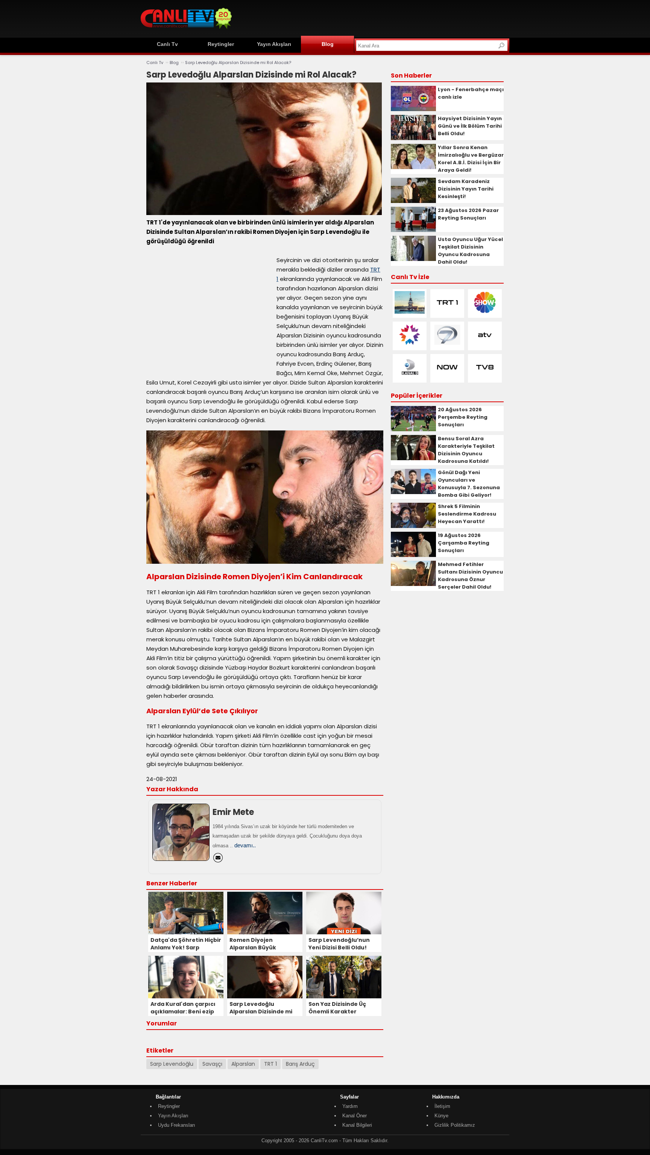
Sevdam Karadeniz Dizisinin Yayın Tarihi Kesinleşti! (466, 189)
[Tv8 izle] (485, 376)
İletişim (442, 1106)
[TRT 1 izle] (447, 312)
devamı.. (245, 845)
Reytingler (221, 44)
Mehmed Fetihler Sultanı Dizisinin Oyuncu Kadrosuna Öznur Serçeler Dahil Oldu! (470, 575)
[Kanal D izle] (410, 376)
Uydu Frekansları (176, 1125)
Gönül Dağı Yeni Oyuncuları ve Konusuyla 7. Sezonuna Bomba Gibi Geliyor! (469, 484)
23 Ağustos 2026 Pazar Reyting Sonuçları (468, 214)
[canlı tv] (186, 30)
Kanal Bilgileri (357, 1125)
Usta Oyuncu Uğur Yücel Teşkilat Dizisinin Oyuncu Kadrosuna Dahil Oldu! (470, 250)
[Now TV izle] (447, 376)
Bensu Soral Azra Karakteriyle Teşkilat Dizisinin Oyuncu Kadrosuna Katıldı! (466, 450)
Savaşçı (212, 1064)
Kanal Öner (354, 1115)
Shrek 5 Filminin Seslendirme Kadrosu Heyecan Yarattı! (467, 514)
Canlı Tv (167, 44)
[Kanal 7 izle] (447, 344)
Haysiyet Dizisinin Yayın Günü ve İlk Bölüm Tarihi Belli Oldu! (470, 126)
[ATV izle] (485, 344)
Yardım (350, 1106)
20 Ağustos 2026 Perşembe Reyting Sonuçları (462, 417)
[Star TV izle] (410, 344)
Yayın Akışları (274, 44)
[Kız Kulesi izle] (410, 312)
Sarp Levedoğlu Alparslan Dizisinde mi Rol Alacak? (238, 63)
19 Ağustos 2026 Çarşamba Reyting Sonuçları (463, 543)
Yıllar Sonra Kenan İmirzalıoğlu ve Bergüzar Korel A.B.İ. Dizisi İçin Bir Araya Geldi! (471, 159)
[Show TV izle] (485, 312)
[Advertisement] (372, 18)
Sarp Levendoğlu (171, 1064)
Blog (328, 44)
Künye (441, 1115)
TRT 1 (270, 1064)
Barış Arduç (300, 1064)
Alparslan (243, 1064)
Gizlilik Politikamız (454, 1125)
